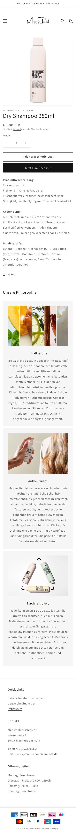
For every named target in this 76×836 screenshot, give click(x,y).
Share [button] (11, 274)
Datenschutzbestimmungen (26, 698)
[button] (5, 21)
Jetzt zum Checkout (38, 168)
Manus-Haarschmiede (33, 828)
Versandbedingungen (22, 703)
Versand (17, 129)
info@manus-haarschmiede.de (37, 754)
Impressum (15, 709)
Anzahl (6, 135)
